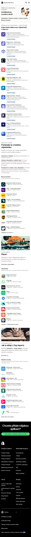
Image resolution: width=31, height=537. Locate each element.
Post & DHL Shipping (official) (13, 205)
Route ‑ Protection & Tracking (13, 302)
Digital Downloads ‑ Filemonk (13, 95)
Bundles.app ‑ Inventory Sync (13, 367)
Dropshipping (19, 453)
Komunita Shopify (6, 493)
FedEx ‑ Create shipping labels (13, 188)
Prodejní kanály (5, 453)
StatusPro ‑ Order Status (14, 348)
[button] (15, 36)
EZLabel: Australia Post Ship (13, 307)
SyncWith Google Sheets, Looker (14, 400)
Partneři (18, 495)
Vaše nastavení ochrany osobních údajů (12, 532)
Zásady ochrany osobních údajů (10, 524)
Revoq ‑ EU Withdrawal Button (13, 123)
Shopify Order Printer (11, 274)
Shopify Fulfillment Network (12, 210)
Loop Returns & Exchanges (12, 296)
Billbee (7, 291)
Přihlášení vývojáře (6, 516)
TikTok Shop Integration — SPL (13, 77)
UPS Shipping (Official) (11, 216)
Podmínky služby (6, 520)
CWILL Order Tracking (11, 59)
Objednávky (4, 18)
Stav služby (19, 504)
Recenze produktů (21, 458)
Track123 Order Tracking (12, 50)
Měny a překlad (20, 473)
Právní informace (20, 501)
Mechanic (8, 318)
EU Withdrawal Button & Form (13, 132)
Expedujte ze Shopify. (7, 156)
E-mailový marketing (21, 464)
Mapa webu (4, 528)
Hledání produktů (6, 455)
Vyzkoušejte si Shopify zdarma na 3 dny (16, 434)
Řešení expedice (5, 20)
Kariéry (18, 486)
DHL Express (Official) (11, 194)
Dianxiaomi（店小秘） (11, 394)
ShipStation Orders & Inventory (13, 183)
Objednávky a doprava (7, 461)
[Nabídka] (29, 2)
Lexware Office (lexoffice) (12, 68)
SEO (17, 467)
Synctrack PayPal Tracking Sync (13, 105)
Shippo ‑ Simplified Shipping (13, 227)
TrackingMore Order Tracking (13, 313)
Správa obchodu (5, 470)
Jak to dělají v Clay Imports (12, 345)
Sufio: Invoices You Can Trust (13, 285)
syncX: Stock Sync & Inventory (13, 33)
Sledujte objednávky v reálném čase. (11, 160)
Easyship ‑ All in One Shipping (13, 199)
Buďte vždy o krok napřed (7, 416)
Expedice (18, 470)
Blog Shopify (4, 496)
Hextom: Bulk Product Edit (12, 405)
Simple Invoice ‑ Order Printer (13, 42)
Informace (18, 483)
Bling (7, 411)
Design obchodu (5, 464)
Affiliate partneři (20, 498)
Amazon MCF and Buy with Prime (14, 221)
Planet (4, 254)
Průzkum (3, 498)
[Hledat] (26, 2)
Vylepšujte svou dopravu (7, 232)
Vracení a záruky (23, 18)
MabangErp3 (9, 372)
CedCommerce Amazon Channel (14, 114)
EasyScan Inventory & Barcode (13, 389)
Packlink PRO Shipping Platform (13, 86)
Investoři (18, 489)
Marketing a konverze (7, 467)
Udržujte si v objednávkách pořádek (9, 324)
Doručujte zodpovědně (7, 264)
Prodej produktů (5, 458)
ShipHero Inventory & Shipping (13, 383)
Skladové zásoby (13, 18)
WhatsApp (8, 280)
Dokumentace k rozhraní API (8, 489)
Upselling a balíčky (21, 461)
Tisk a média (19, 492)
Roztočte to (4, 355)
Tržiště (18, 455)
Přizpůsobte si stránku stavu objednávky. (12, 167)
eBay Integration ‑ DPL (11, 378)
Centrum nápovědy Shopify (6, 484)
